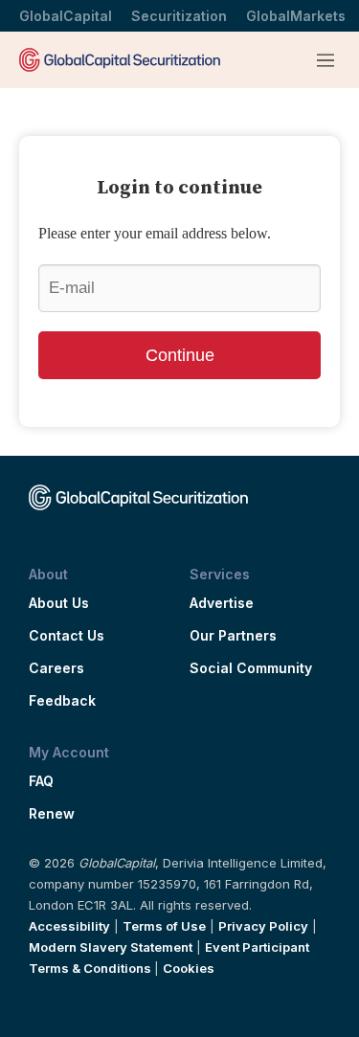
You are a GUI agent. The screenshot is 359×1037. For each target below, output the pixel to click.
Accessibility (69, 926)
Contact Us (66, 635)
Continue (180, 355)
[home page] (119, 60)
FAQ (41, 781)
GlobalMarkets (296, 16)
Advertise (222, 603)
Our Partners (233, 635)
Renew (52, 814)
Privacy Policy (263, 926)
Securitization (179, 16)
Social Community (251, 668)
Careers (56, 668)
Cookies (188, 968)
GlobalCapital (65, 16)
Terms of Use (164, 926)
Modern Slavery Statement (110, 947)
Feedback (62, 701)
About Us (59, 603)
